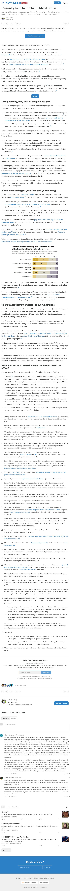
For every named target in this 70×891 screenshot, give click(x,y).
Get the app (44, 882)
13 (25, 197)
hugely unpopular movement (20, 512)
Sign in (65, 3)
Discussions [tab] (15, 807)
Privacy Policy (48, 678)
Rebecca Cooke (28, 195)
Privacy (36, 878)
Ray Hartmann (51, 229)
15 (25, 234)
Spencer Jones (8, 778)
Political (20, 468)
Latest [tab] (8, 807)
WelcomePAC (6, 55)
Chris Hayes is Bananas (10, 824)
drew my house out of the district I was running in (29, 64)
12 (38, 173)
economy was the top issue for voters (16, 173)
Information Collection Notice (34, 678)
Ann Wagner (40, 428)
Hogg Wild (5, 812)
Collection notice (49, 878)
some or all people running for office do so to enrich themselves (26, 242)
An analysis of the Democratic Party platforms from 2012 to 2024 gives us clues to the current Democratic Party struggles (28, 840)
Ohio (35, 454)
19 (21, 338)
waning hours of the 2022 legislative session (27, 59)
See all (5, 850)
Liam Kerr (14, 816)
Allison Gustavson (9, 735)
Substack (26, 887)
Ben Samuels (9, 17)
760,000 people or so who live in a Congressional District (27, 204)
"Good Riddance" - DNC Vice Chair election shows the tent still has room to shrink (26, 814)
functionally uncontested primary (48, 472)
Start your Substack (30, 882)
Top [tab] (4, 807)
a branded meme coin (28, 569)
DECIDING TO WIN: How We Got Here (15, 837)
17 (31, 297)
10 (50, 126)
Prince (6, 468)
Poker (25, 468)
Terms (41, 878)
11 (12, 151)
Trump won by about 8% (39, 543)
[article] (35, 815)
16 (19, 287)
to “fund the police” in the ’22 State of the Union (43, 510)
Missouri (14, 468)
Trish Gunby (16, 472)
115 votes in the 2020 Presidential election (42, 416)
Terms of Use (43, 676)
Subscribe (57, 3)
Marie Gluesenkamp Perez (55, 156)
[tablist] (9, 718)
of (10, 468)
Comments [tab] (6, 718)
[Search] (67, 807)
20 (12, 376)
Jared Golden (10, 158)
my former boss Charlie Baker (32, 479)
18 (54, 299)
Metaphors (32, 468)
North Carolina (25, 454)
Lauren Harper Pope (15, 843)
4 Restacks (23, 685)
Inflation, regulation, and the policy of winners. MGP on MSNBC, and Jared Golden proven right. (29, 827)
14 (40, 206)
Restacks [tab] (13, 718)
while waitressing (17, 197)
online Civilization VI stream (33, 336)
